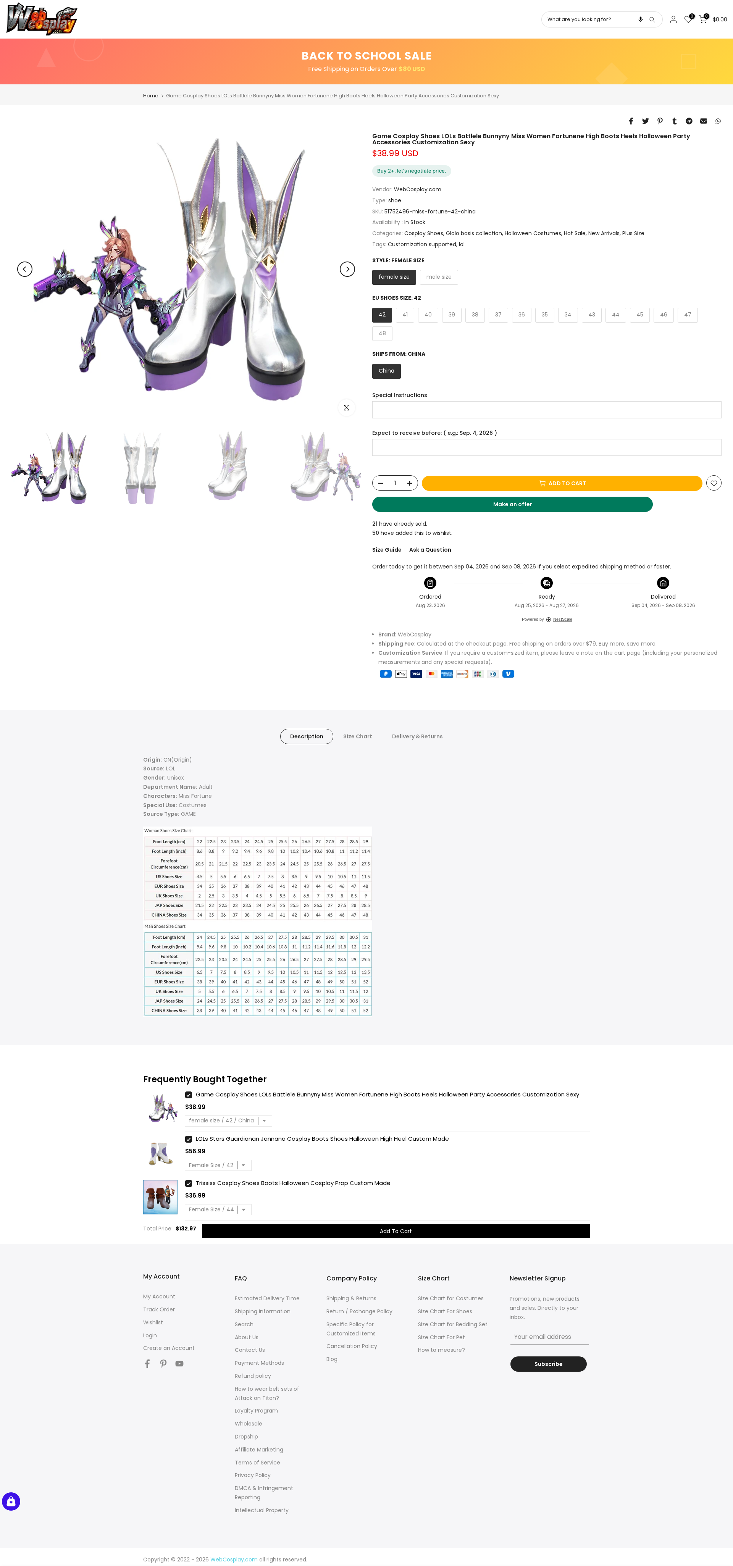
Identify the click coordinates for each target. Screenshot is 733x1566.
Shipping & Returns (351, 1298)
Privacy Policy (253, 1475)
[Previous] (24, 269)
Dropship (246, 1436)
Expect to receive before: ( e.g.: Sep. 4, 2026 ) (434, 433)
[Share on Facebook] (631, 121)
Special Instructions (399, 395)
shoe (394, 200)
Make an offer (520, 506)
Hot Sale (575, 233)
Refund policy (253, 1376)
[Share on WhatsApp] (718, 121)
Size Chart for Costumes (451, 1298)
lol (462, 244)
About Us (246, 1337)
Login (150, 1335)
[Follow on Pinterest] (163, 1363)
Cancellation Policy (351, 1346)
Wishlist (153, 1322)
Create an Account (169, 1348)
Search (244, 1324)
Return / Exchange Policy (359, 1311)
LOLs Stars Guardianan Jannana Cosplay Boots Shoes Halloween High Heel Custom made (322, 1139)
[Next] (347, 269)
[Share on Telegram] (689, 121)
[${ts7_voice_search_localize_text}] (640, 19)
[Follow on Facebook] (147, 1363)
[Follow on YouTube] (179, 1363)
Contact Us (250, 1350)
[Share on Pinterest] (660, 121)
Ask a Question (430, 550)
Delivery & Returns (417, 736)
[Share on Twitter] (645, 121)
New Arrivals (604, 233)
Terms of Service (257, 1462)
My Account (159, 1296)
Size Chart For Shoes (445, 1311)
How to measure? (441, 1350)
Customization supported (422, 244)
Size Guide (387, 550)
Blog (331, 1359)
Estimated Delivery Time (267, 1298)
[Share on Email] (703, 121)
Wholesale (248, 1423)
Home (150, 95)
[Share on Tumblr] (674, 121)
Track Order (159, 1309)
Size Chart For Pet (441, 1337)
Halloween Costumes (533, 233)
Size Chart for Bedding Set (453, 1324)
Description (306, 736)
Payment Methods (259, 1363)
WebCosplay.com (417, 190)
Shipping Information (263, 1311)
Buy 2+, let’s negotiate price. (411, 171)
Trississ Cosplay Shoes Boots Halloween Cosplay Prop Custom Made (293, 1183)
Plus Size (633, 233)
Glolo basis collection (474, 233)
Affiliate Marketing (259, 1449)
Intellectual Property (262, 1510)
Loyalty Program (256, 1410)
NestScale (562, 619)
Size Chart (357, 736)
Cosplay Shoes (423, 233)
